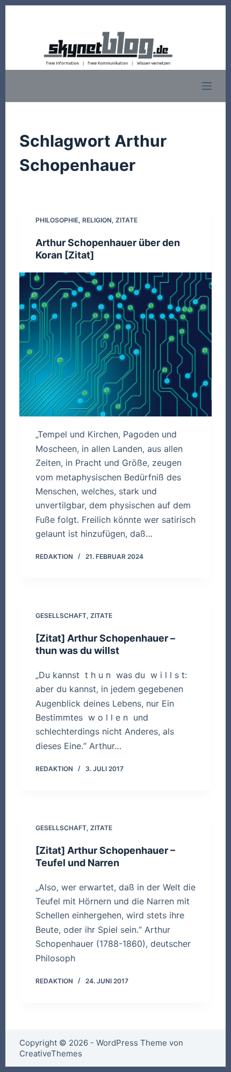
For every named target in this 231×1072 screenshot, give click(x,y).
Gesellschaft (60, 615)
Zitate (127, 220)
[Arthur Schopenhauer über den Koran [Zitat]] (115, 344)
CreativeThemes (50, 1053)
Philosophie (56, 220)
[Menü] (207, 86)
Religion (97, 220)
